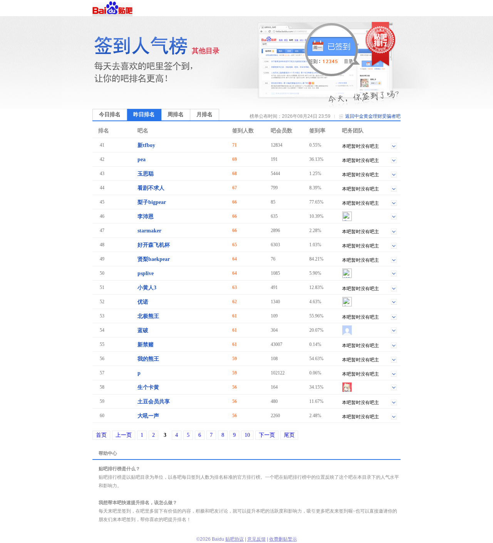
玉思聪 (146, 174)
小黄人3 (147, 288)
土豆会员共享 (154, 401)
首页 (101, 435)
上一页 (124, 435)
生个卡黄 (148, 387)
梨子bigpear (152, 202)
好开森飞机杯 (154, 245)
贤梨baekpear (154, 259)
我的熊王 (148, 359)
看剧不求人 (151, 188)
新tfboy (146, 145)
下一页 (267, 435)
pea (142, 159)
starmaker (149, 231)
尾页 (289, 435)
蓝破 (143, 330)
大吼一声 (148, 416)
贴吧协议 (234, 539)
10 (247, 435)
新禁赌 (146, 345)
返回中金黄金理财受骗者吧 (373, 116)
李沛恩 (146, 216)
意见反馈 (256, 539)
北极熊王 (148, 316)
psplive (146, 273)
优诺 (143, 302)
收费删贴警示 (283, 539)
